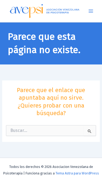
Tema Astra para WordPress (77, 173)
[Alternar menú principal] (91, 11)
